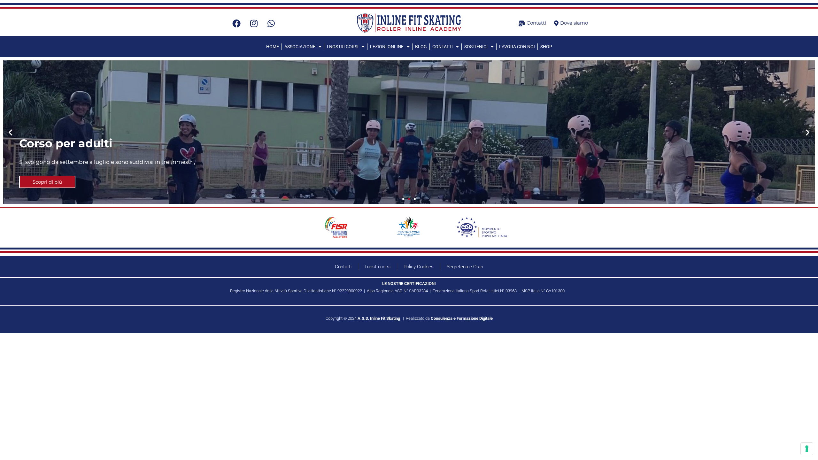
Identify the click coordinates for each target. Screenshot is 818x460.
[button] (10, 132)
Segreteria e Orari (465, 267)
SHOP (546, 46)
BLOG (421, 46)
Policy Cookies (419, 267)
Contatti (343, 267)
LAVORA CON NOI (517, 46)
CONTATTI (442, 46)
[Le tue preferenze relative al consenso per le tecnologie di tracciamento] (807, 449)
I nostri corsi (377, 267)
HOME (272, 46)
